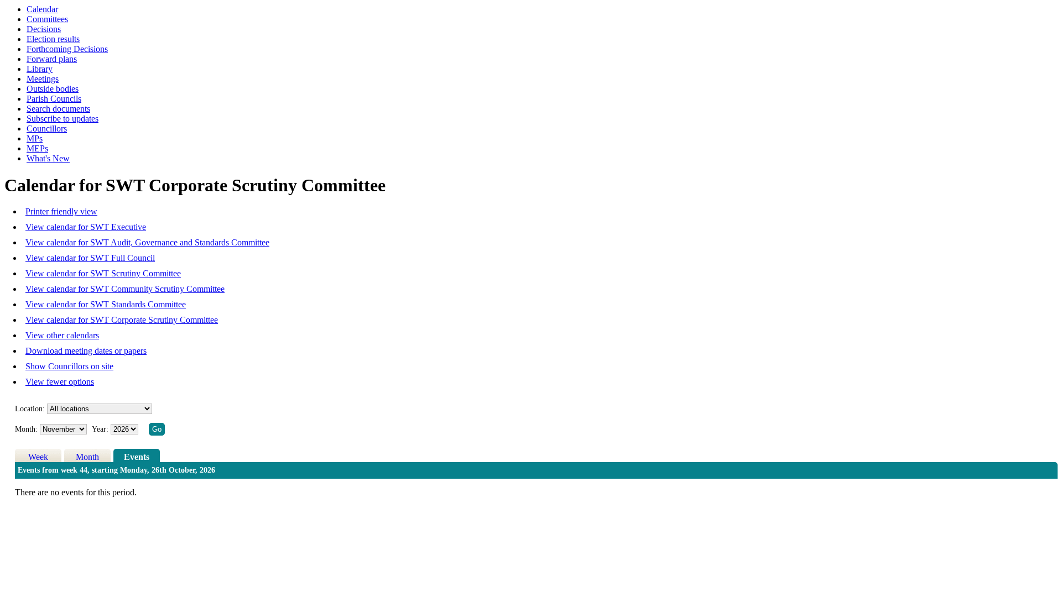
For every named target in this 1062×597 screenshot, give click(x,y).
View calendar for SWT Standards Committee (105, 304)
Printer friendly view (61, 211)
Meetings (43, 78)
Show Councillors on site (69, 366)
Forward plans (52, 59)
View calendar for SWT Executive (85, 227)
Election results (53, 39)
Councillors (47, 128)
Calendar (42, 9)
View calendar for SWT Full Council (90, 258)
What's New (48, 158)
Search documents (58, 108)
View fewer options (59, 381)
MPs (35, 138)
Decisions (44, 29)
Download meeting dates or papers (86, 350)
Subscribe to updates (62, 118)
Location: (30, 409)
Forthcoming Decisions (67, 49)
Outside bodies (53, 88)
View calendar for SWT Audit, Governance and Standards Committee (147, 242)
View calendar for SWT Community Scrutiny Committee (125, 289)
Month (87, 457)
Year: (101, 429)
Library (40, 69)
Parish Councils (54, 98)
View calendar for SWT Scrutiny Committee (103, 273)
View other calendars (62, 335)
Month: (26, 429)
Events (136, 457)
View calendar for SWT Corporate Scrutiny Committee (121, 319)
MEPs (37, 148)
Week (38, 457)
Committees (47, 19)
